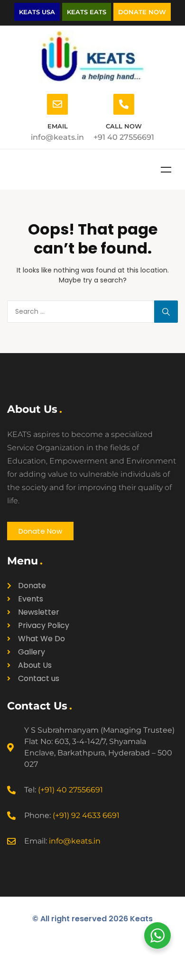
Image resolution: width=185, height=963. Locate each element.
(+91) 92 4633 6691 (86, 815)
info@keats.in (75, 840)
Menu (166, 170)
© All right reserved (80, 918)
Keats (141, 918)
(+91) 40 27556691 (70, 789)
